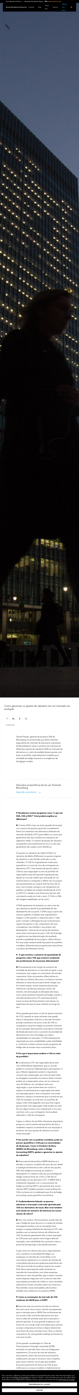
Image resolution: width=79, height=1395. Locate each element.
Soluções (31, 7)
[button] (15, 1)
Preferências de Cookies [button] (39, 1384)
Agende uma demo (64, 7)
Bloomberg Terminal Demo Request (34, 1)
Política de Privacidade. (21, 1377)
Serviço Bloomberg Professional (16, 7)
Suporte (55, 7)
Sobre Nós (47, 7)
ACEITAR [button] (39, 1390)
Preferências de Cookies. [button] (66, 1379)
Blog (39, 7)
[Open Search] (71, 7)
